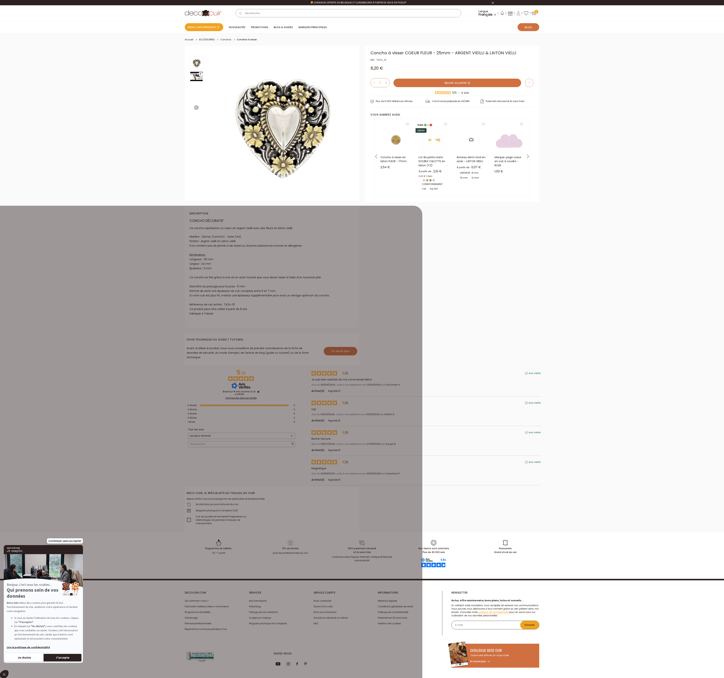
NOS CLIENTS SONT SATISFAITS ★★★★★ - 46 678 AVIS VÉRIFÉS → (358, 2)
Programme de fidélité (197, 612)
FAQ (316, 623)
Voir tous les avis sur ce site (241, 398)
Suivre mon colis (323, 606)
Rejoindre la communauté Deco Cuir (206, 629)
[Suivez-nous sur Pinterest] (305, 664)
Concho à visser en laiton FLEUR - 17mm (393, 159)
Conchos (225, 39)
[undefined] (258, 391)
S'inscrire (530, 625)
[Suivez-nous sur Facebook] (297, 664)
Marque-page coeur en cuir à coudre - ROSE (508, 161)
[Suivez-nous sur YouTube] (278, 664)
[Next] (196, 107)
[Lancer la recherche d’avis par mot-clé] (292, 444)
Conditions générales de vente (395, 606)
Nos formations (258, 600)
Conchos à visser (247, 39)
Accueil (189, 39)
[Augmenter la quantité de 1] (387, 82)
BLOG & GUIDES (283, 27)
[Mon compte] (518, 13)
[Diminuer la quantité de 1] (373, 82)
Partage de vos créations (263, 612)
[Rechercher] (240, 13)
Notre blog (255, 606)
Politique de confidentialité (393, 612)
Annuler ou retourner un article (331, 617)
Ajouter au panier (456, 83)
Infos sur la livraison (325, 612)
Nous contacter (322, 600)
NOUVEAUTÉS (237, 27)
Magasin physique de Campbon (268, 623)
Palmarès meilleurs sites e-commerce (207, 606)
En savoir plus (340, 351)
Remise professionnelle (198, 623)
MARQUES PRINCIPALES (312, 27)
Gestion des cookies (389, 623)
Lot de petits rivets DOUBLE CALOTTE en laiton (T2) (432, 161)
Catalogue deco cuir (486, 650)
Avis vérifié (535, 373)
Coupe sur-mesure (260, 617)
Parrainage (191, 617)
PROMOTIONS (259, 27)
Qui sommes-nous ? (197, 600)
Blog (528, 27)
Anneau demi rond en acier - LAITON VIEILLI (471, 159)
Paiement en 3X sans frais (392, 617)
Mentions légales (387, 600)
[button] (502, 14)
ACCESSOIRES (207, 39)
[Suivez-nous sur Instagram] (288, 664)
